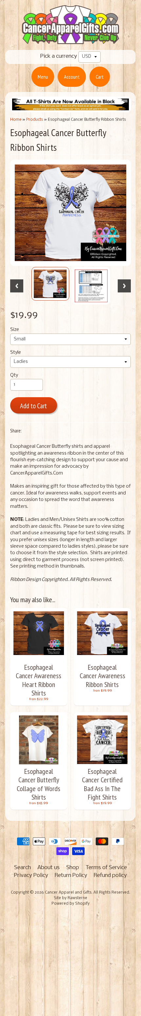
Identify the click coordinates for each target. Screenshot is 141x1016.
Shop (72, 868)
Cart (100, 76)
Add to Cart (33, 405)
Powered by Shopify (70, 904)
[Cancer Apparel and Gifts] (70, 39)
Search (22, 868)
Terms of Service (106, 868)
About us (48, 868)
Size (14, 329)
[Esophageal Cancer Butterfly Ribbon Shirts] (50, 284)
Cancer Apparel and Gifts (68, 893)
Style (15, 352)
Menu (43, 76)
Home (15, 119)
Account (72, 76)
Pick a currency (58, 56)
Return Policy (71, 875)
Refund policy (110, 875)
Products (34, 119)
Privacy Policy (31, 875)
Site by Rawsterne (70, 898)
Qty (14, 375)
